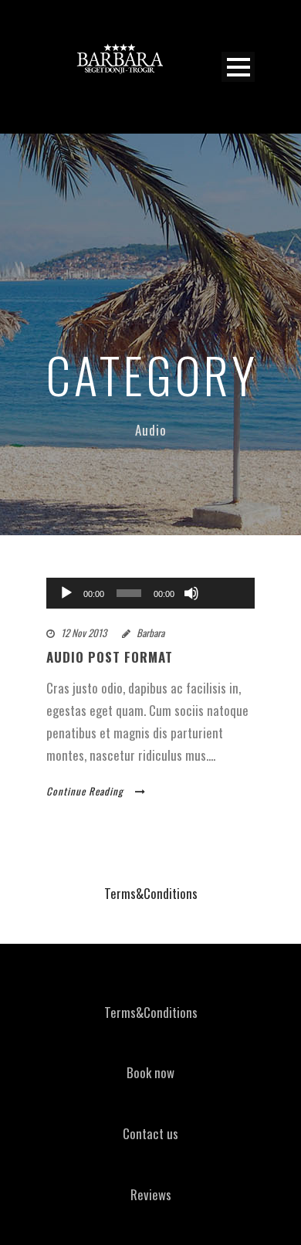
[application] (150, 593)
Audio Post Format (109, 657)
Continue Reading (84, 791)
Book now (150, 1072)
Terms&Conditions (151, 893)
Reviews (150, 1194)
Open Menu (238, 67)
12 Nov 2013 (84, 632)
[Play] (66, 593)
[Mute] (191, 593)
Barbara (150, 632)
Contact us (150, 1133)
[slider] (225, 568)
